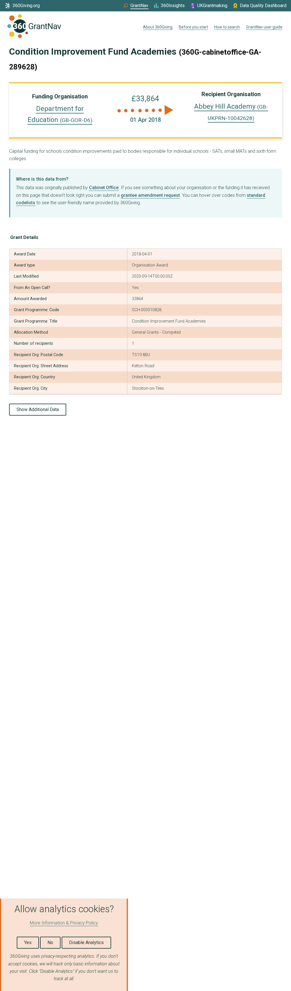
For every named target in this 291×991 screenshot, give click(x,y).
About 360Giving (157, 27)
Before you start (193, 27)
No (50, 942)
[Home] (34, 27)
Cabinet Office (104, 187)
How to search (227, 27)
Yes (28, 942)
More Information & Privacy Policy (64, 923)
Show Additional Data (37, 409)
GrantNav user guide (264, 27)
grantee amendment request (150, 195)
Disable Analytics (86, 942)
